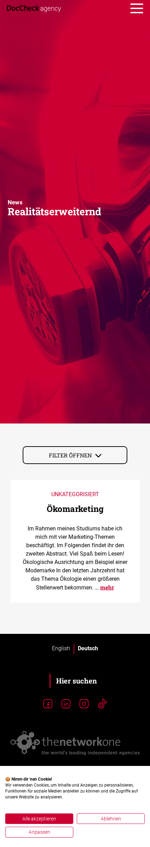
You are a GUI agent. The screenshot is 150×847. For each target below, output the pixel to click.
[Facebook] (48, 704)
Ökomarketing (75, 508)
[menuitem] (61, 648)
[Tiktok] (102, 704)
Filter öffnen (70, 455)
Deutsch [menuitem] (88, 648)
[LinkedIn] (66, 704)
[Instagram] (84, 704)
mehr (107, 587)
